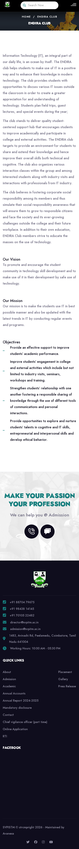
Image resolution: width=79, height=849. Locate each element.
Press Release (67, 686)
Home (26, 16)
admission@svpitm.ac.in (25, 629)
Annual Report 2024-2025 (20, 700)
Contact (8, 715)
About (7, 672)
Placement (65, 672)
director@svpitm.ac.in (24, 622)
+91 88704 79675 (22, 602)
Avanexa (8, 833)
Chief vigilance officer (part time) (25, 722)
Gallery (63, 679)
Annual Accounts (14, 693)
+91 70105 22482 (22, 615)
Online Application (15, 729)
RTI (5, 736)
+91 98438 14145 (22, 609)
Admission (9, 679)
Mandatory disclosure (17, 708)
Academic (9, 686)
